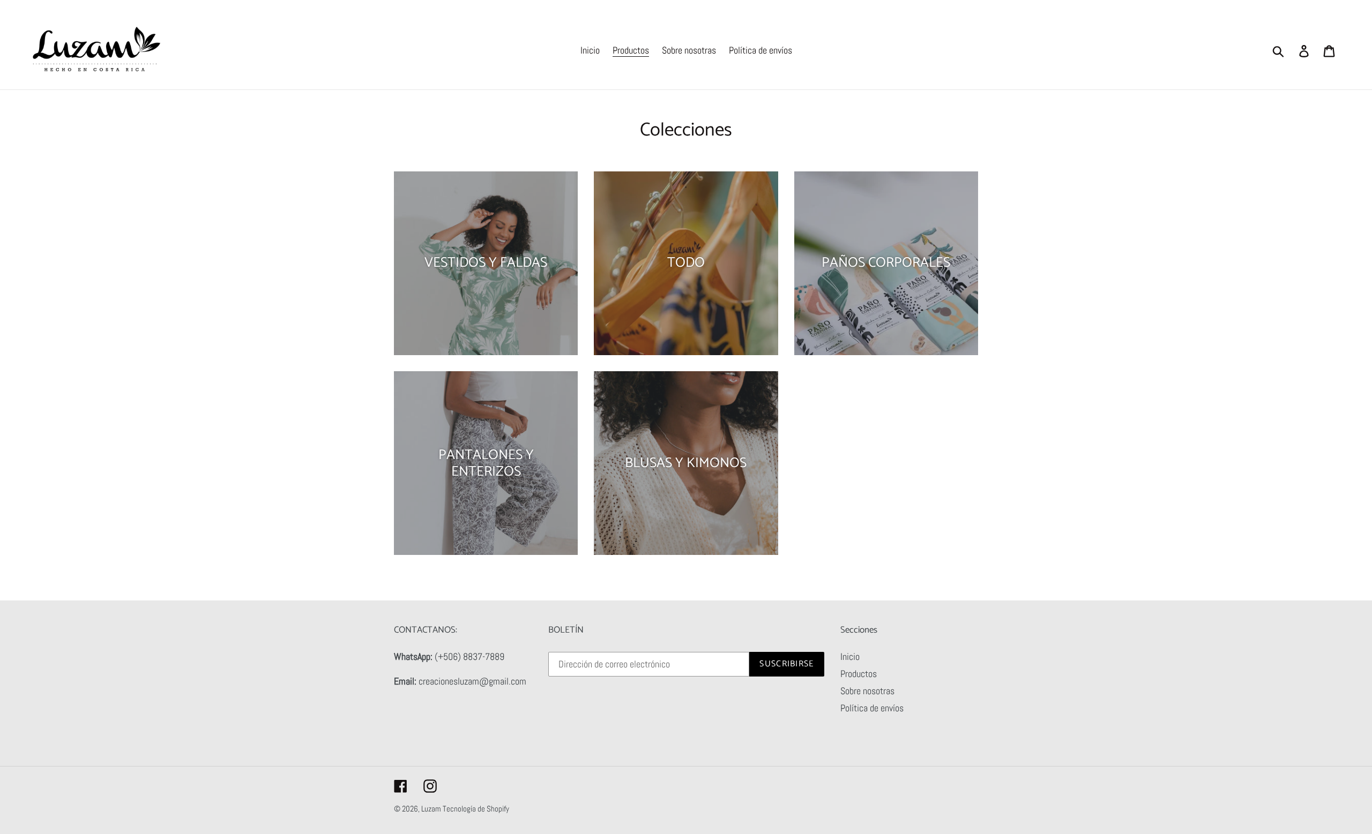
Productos (858, 673)
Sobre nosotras (867, 691)
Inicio (850, 656)
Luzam (432, 808)
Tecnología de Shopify (476, 808)
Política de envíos (872, 708)
